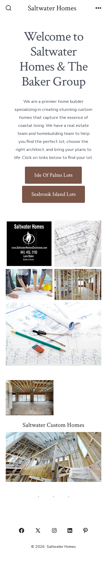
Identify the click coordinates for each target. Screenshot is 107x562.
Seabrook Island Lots (53, 194)
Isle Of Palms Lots (53, 175)
